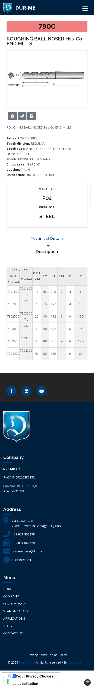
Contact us (13, 633)
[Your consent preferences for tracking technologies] (7, 681)
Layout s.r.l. (77, 662)
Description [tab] (47, 251)
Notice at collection (21, 683)
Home (7, 589)
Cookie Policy (57, 655)
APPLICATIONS (14, 618)
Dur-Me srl (27, 662)
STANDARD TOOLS (17, 611)
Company (11, 596)
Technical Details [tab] (47, 238)
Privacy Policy (37, 655)
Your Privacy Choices (35, 676)
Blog (7, 626)
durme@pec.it (21, 560)
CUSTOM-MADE (14, 604)
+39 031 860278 (23, 534)
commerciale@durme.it (28, 551)
